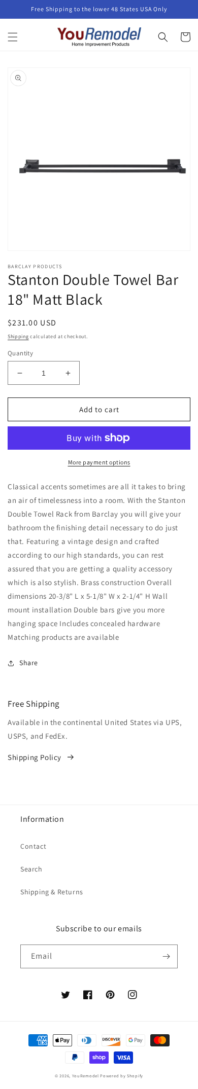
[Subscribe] (166, 956)
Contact (33, 846)
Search (31, 869)
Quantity (20, 353)
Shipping (18, 336)
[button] (13, 37)
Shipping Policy (34, 757)
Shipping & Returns (51, 891)
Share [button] (28, 662)
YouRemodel (85, 1075)
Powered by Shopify (121, 1075)
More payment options (99, 462)
